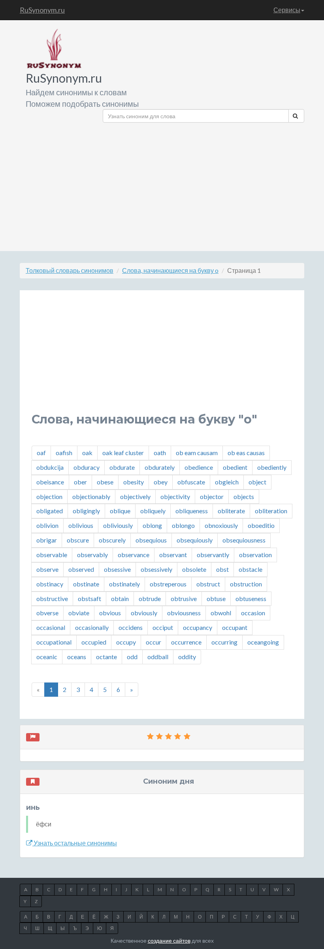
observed (81, 569)
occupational (54, 642)
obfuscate (191, 482)
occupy (126, 642)
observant (173, 554)
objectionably (91, 496)
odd (132, 656)
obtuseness (250, 598)
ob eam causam (197, 452)
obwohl (221, 612)
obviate (78, 612)
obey (161, 482)
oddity (187, 656)
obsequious (151, 540)
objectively (135, 496)
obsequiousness (244, 540)
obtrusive (184, 598)
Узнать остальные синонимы (74, 843)
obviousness (184, 612)
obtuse (216, 598)
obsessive (117, 569)
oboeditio (261, 525)
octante (106, 656)
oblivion (47, 525)
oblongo (183, 525)
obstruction (246, 584)
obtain (120, 598)
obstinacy (49, 584)
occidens (131, 627)
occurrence (186, 642)
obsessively (156, 569)
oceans (76, 656)
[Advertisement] (203, 184)
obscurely (112, 540)
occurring (224, 642)
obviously (144, 612)
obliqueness (191, 510)
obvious (110, 612)
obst (222, 569)
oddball (157, 656)
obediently (271, 467)
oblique (120, 510)
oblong (152, 525)
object (257, 482)
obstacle (250, 569)
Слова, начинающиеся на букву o (170, 270)
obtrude (150, 598)
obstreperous (168, 584)
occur (153, 642)
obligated (49, 510)
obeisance (50, 482)
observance (133, 554)
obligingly (86, 510)
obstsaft (89, 598)
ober (80, 482)
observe (47, 569)
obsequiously (195, 540)
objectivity (175, 496)
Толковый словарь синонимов (69, 270)
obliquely (153, 510)
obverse (47, 612)
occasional (50, 627)
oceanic (46, 656)
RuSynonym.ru (42, 10)
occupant (234, 627)
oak (87, 452)
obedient (235, 467)
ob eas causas (246, 452)
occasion (253, 612)
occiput (163, 627)
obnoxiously (221, 525)
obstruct (208, 584)
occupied (93, 642)
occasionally (92, 627)
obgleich (227, 482)
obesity (133, 482)
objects (244, 496)
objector (212, 496)
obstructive (52, 598)
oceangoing (263, 642)
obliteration (271, 510)
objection (49, 496)
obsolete (194, 569)
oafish (64, 452)
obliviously (118, 525)
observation (255, 554)
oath (160, 452)
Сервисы (286, 9)
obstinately (124, 584)
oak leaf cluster (123, 452)
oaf (41, 452)
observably (92, 554)
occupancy (197, 627)
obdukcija (50, 467)
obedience (199, 467)
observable (51, 554)
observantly (213, 554)
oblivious (80, 525)
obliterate (231, 510)
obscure (78, 540)
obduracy (86, 467)
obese (105, 482)
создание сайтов (169, 940)
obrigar (46, 540)
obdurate (122, 467)
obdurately (160, 467)
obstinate (86, 584)
